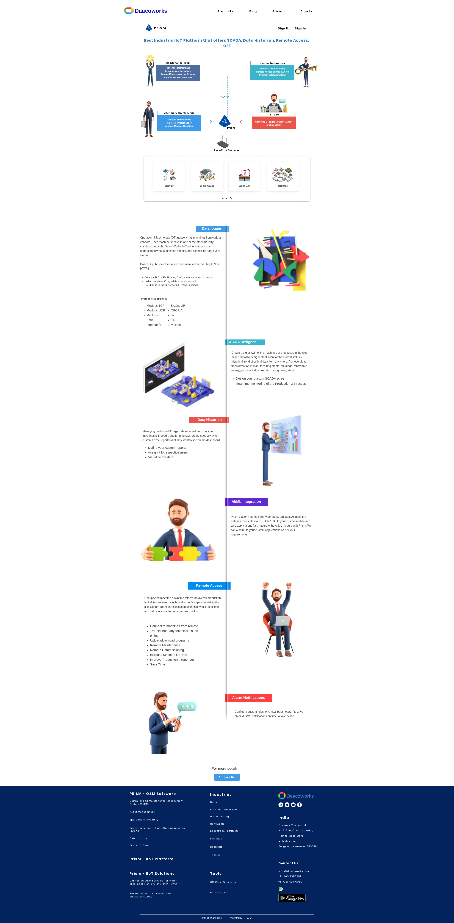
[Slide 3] (231, 198)
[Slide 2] (226, 198)
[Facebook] (299, 804)
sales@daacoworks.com (293, 870)
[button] (231, 11)
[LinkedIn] (280, 804)
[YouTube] (293, 804)
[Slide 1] (222, 198)
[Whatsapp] (280, 888)
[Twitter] (287, 804)
